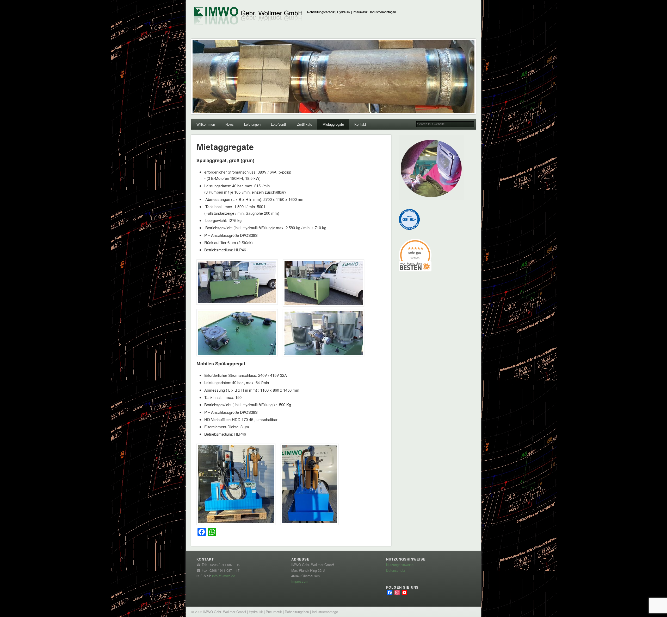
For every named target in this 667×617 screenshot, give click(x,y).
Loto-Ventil (279, 124)
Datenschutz (395, 570)
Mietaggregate (333, 124)
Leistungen (252, 124)
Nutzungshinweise (399, 564)
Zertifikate (304, 124)
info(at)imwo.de (223, 575)
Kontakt (360, 124)
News (229, 124)
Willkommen (205, 124)
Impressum (299, 581)
